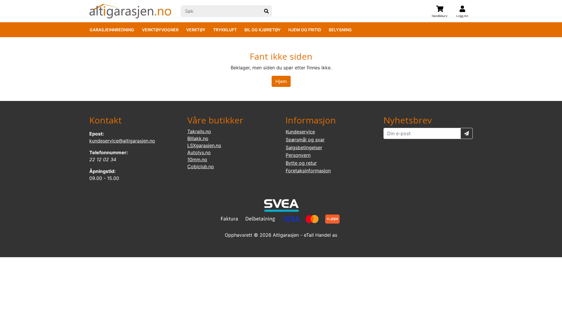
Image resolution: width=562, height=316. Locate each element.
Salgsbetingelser (304, 147)
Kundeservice (300, 132)
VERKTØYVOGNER (160, 29)
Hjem (281, 81)
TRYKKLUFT (225, 29)
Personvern (298, 155)
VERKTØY (195, 29)
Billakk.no (197, 138)
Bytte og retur (301, 163)
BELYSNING (340, 29)
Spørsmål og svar (305, 139)
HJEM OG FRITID (304, 29)
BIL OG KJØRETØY (262, 29)
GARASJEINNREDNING (112, 29)
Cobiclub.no (200, 166)
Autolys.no (199, 152)
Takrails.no (199, 131)
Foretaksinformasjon (308, 171)
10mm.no (197, 159)
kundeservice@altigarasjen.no (122, 141)
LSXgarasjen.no (204, 145)
